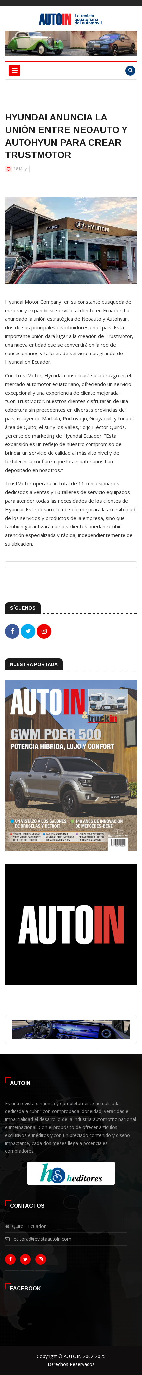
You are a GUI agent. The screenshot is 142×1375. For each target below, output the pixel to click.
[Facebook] (11, 1261)
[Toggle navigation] (14, 70)
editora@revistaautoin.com (42, 1239)
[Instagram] (42, 1261)
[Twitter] (26, 1261)
